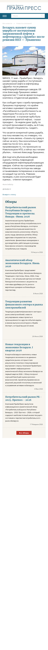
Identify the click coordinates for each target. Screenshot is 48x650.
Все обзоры (24, 433)
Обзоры (11, 202)
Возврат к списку (9, 194)
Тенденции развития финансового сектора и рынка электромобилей (24, 304)
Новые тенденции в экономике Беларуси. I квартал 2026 (19, 347)
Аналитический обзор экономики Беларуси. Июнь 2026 (22, 263)
